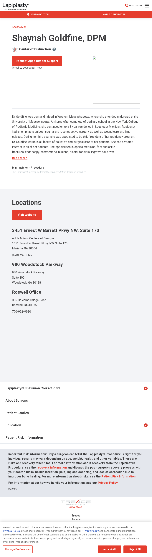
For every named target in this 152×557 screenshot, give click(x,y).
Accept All (109, 549)
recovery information (52, 467)
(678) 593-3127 (22, 255)
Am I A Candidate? (114, 14)
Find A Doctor (40, 14)
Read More (19, 158)
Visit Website (27, 215)
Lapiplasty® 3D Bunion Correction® (33, 388)
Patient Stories (17, 413)
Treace (76, 515)
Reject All (135, 549)
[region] (76, 539)
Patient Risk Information (24, 437)
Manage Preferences (18, 549)
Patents (76, 519)
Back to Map (19, 26)
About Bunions (17, 400)
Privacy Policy (108, 483)
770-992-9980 (21, 311)
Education (13, 425)
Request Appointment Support (37, 61)
